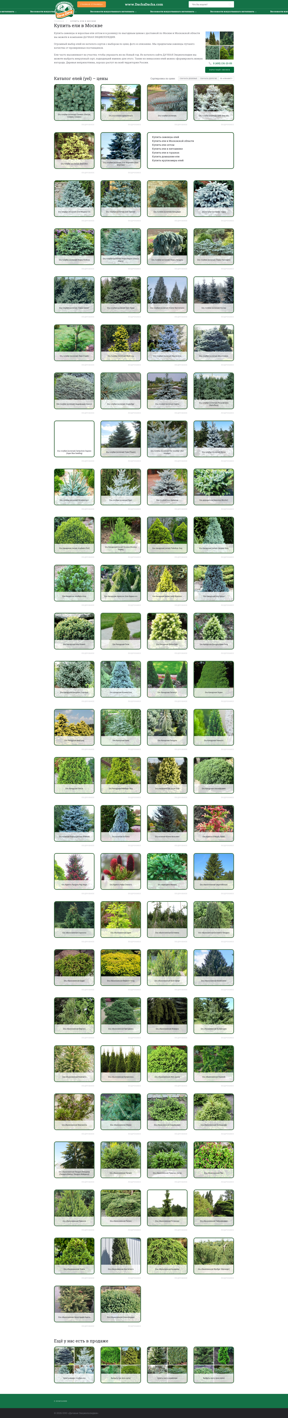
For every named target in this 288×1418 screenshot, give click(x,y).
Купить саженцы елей (165, 136)
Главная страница (91, 4)
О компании (60, 1401)
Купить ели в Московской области (173, 140)
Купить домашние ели (166, 156)
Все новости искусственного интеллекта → (90, 11)
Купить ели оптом (163, 144)
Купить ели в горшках (165, 152)
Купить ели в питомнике (167, 148)
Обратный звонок (219, 70)
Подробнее (88, 124)
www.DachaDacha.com (144, 4)
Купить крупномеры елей (168, 160)
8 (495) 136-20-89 (222, 63)
